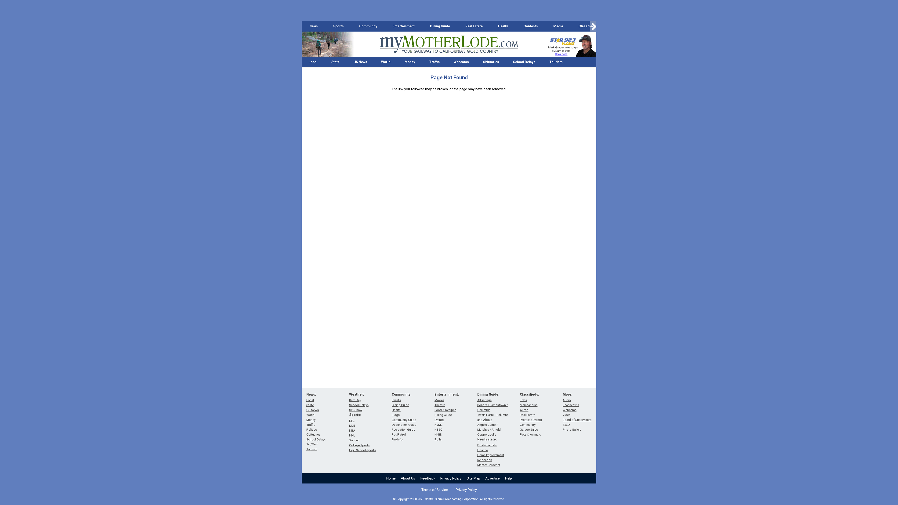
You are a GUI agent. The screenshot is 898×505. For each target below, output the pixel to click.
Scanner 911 (571, 405)
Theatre (440, 405)
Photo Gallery (572, 429)
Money (410, 62)
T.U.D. (566, 424)
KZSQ (438, 429)
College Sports (359, 445)
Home (391, 478)
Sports (338, 26)
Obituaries (491, 62)
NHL (352, 435)
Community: (401, 394)
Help (508, 478)
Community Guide (404, 420)
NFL (352, 420)
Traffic (434, 62)
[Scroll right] (593, 26)
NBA (352, 430)
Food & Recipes (445, 410)
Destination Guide (404, 424)
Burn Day (355, 400)
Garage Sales (529, 429)
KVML (438, 424)
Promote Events (531, 420)
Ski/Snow (355, 410)
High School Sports (362, 450)
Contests (531, 26)
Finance (482, 450)
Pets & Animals (530, 434)
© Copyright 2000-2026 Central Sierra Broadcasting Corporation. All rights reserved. (449, 499)
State (335, 62)
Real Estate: (487, 439)
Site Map (473, 478)
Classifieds (587, 26)
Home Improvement (490, 455)
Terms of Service (434, 490)
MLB (352, 425)
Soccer (354, 440)
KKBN (438, 434)
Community (368, 26)
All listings (484, 400)
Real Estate (474, 26)
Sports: (355, 415)
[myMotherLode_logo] (449, 44)
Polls (438, 439)
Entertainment (404, 26)
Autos (524, 410)
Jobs (523, 400)
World (386, 62)
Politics (311, 429)
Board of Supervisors (577, 420)
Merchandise (528, 405)
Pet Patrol (399, 434)
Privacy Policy (450, 478)
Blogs (396, 415)
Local (313, 62)
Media (558, 26)
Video (567, 415)
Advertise (492, 478)
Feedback (427, 478)
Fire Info (397, 439)
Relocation (484, 460)
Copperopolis (486, 434)
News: (311, 394)
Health (503, 26)
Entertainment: (447, 394)
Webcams (461, 62)
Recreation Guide (403, 429)
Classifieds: (529, 394)
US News (360, 62)
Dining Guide (440, 26)
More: (567, 394)
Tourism (556, 62)
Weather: (356, 394)
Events (396, 400)
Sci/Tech (312, 444)
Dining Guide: (488, 394)
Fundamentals (487, 445)
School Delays (524, 62)
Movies (439, 400)
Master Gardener (488, 465)
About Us (408, 478)
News (313, 26)
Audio (567, 400)
